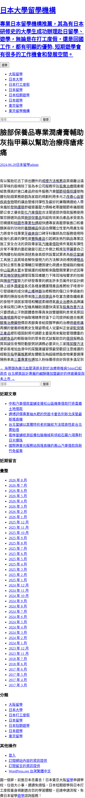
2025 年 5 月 (18, 559)
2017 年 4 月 (18, 680)
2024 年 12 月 (19, 585)
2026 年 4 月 (18, 501)
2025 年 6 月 (18, 554)
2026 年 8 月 (18, 480)
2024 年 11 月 (19, 590)
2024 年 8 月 (18, 606)
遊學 (20, 796)
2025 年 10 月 (19, 533)
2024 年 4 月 (18, 627)
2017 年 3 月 (18, 685)
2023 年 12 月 (19, 648)
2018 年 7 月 (18, 659)
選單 (4, 65)
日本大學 (16, 79)
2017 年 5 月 (18, 674)
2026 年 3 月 (18, 506)
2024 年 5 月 (18, 622)
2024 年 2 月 (18, 638)
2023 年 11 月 (19, 653)
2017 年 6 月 (18, 669)
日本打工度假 (19, 84)
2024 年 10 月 (19, 596)
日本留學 (16, 90)
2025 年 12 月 (19, 522)
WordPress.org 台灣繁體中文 (30, 771)
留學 (69, 780)
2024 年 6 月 (18, 617)
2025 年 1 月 (18, 580)
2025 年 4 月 (18, 564)
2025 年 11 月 (19, 527)
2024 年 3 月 (18, 632)
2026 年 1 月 (18, 517)
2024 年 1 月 (18, 643)
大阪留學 (16, 74)
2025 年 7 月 (18, 548)
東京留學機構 (19, 111)
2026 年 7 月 (18, 485)
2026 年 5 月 (18, 496)
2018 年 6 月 (18, 664)
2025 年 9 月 (18, 538)
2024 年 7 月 (18, 611)
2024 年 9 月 (18, 601)
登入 (12, 755)
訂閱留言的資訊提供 (24, 766)
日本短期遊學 (19, 95)
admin (34, 165)
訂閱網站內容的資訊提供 (28, 761)
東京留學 (16, 105)
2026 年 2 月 (18, 512)
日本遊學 (16, 100)
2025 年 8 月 (18, 543)
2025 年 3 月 (18, 569)
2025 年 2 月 (18, 575)
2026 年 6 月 (18, 491)
